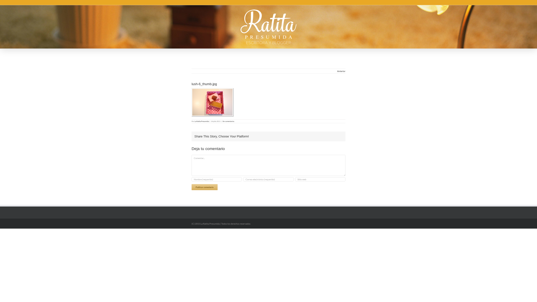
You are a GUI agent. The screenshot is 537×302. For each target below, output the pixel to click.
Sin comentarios (228, 121)
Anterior (341, 71)
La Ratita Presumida (202, 121)
